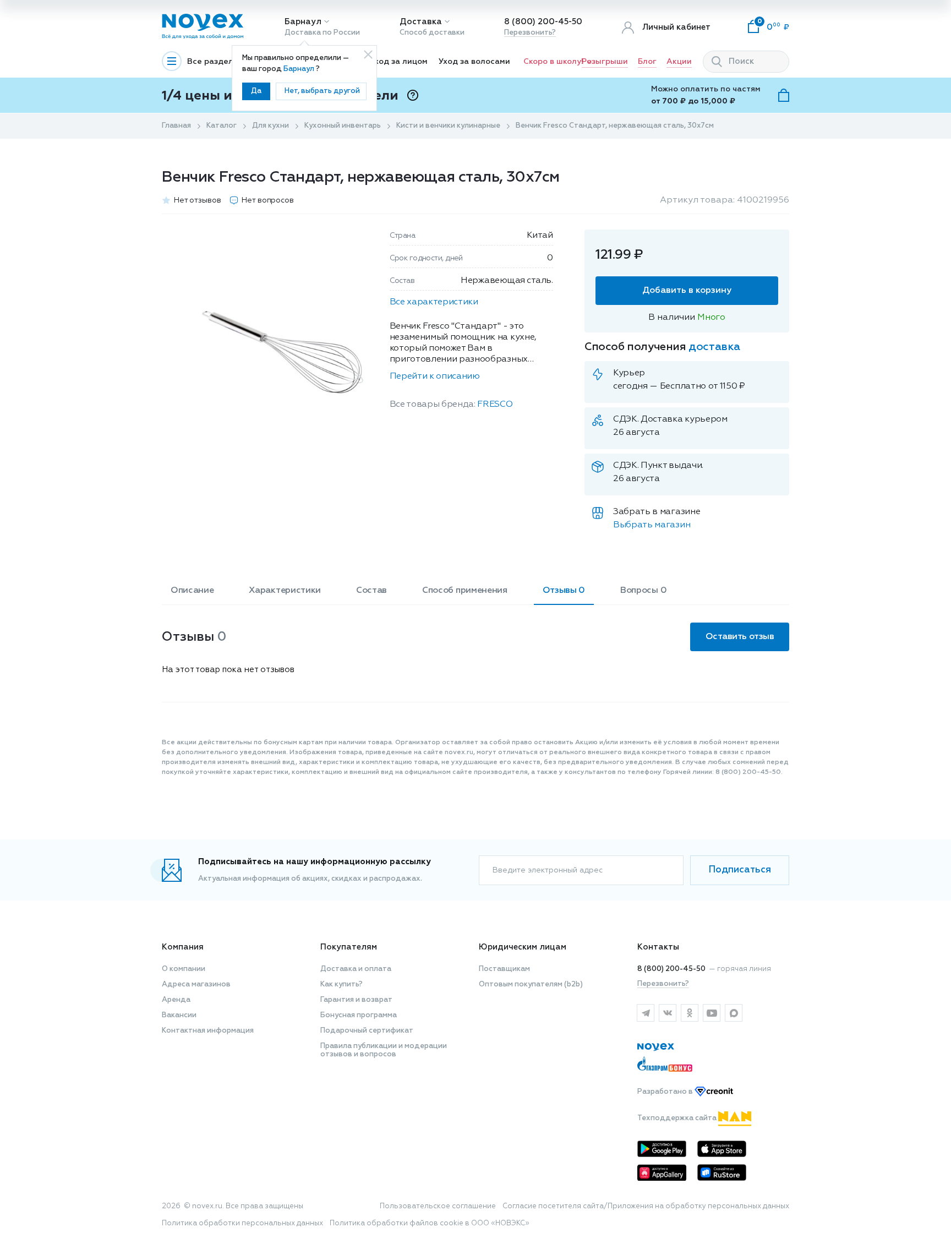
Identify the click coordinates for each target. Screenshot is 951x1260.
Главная (176, 125)
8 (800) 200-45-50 (543, 22)
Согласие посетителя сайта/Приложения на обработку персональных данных (645, 1206)
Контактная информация (208, 1030)
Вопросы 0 (643, 590)
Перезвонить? (530, 32)
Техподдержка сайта (677, 1118)
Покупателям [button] (348, 947)
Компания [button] (183, 947)
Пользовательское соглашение (438, 1206)
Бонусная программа (358, 1015)
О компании (183, 969)
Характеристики (285, 590)
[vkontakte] (667, 1013)
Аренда (176, 999)
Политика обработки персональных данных (242, 1223)
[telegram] (645, 1013)
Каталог (221, 125)
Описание (192, 590)
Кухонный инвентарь (342, 125)
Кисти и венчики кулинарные (448, 125)
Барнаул (303, 22)
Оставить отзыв (740, 636)
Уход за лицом (399, 62)
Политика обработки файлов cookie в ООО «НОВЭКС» (429, 1223)
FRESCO (494, 404)
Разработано (666, 1091)
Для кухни (270, 125)
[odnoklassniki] (689, 1013)
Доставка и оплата (355, 969)
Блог (647, 62)
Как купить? (341, 984)
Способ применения (464, 590)
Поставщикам (504, 969)
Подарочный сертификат (366, 1030)
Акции (679, 62)
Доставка (421, 22)
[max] (733, 1013)
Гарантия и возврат (356, 999)
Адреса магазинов (196, 984)
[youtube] (711, 1013)
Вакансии (179, 1015)
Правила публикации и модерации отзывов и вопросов (383, 1050)
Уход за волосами (474, 62)
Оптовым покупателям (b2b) (531, 984)
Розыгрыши (605, 62)
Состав (371, 590)
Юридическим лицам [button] (522, 947)
